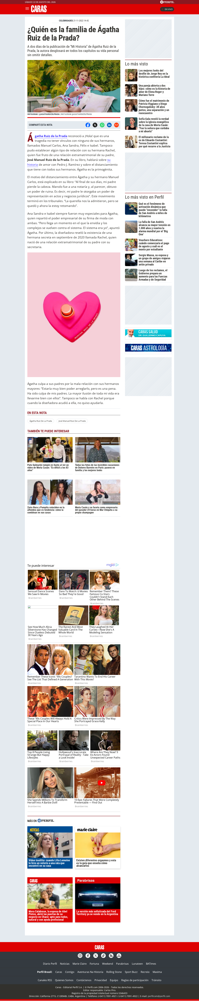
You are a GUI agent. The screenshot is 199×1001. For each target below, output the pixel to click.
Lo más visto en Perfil (144, 197)
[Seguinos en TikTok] (103, 955)
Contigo (69, 972)
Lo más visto (136, 64)
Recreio (145, 972)
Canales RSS (45, 980)
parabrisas (97, 881)
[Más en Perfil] (45, 821)
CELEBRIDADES (66, 20)
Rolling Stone (114, 972)
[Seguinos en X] (95, 955)
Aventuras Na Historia (90, 972)
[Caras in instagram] (80, 955)
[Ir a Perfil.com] (167, 2)
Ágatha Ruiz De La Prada (41, 421)
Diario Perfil (50, 963)
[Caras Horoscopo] (148, 350)
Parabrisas (122, 963)
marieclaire (97, 830)
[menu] (27, 9)
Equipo (114, 980)
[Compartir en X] (95, 125)
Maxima (157, 972)
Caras (58, 972)
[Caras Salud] (148, 336)
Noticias (64, 963)
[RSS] (111, 955)
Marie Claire (80, 963)
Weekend (107, 963)
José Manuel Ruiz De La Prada (72, 421)
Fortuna (94, 963)
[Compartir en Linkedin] (109, 125)
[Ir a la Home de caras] (39, 11)
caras (50, 881)
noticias (50, 830)
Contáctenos (83, 980)
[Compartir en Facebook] (88, 125)
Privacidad (101, 980)
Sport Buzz (131, 972)
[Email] (116, 125)
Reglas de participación (134, 980)
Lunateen (137, 963)
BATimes (151, 963)
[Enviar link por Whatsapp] (102, 125)
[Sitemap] (119, 955)
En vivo (169, 9)
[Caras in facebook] (88, 955)
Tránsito (156, 980)
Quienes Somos (64, 980)
